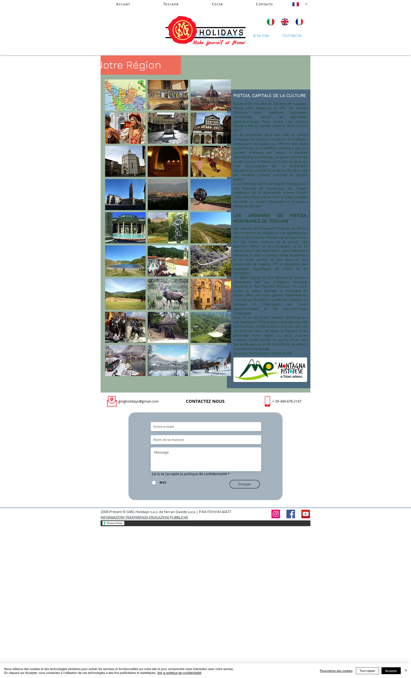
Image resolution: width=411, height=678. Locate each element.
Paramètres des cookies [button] (336, 671)
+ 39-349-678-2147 (286, 401)
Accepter (391, 671)
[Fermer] (405, 671)
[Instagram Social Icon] (275, 514)
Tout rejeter (367, 671)
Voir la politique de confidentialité (179, 673)
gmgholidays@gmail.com (138, 401)
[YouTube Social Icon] (305, 514)
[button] (125, 95)
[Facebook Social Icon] (290, 514)
